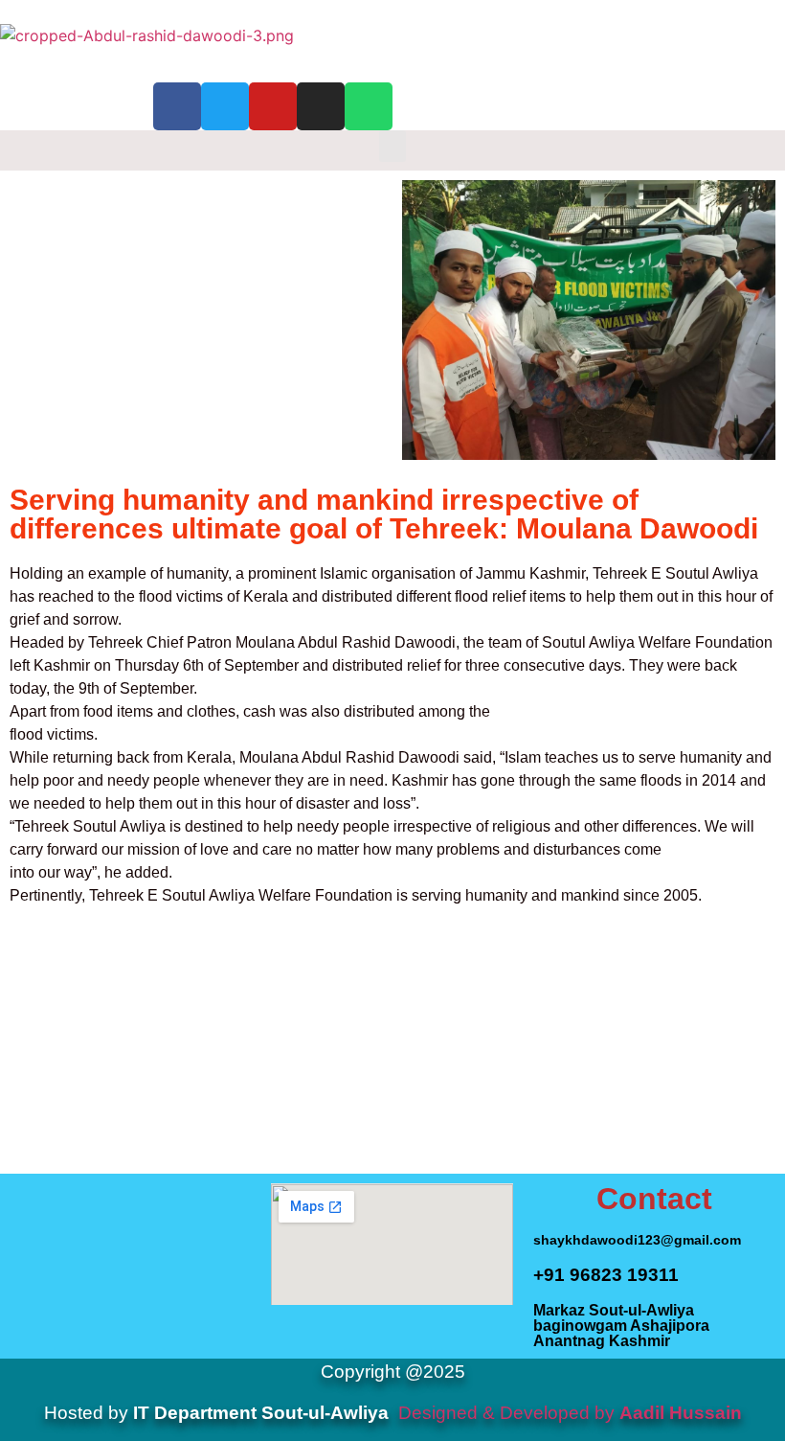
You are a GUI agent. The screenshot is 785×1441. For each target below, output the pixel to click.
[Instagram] (321, 106)
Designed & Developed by (506, 1413)
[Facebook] (177, 106)
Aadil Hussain (680, 1413)
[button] (392, 146)
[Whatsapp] (368, 106)
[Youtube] (273, 106)
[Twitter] (225, 106)
